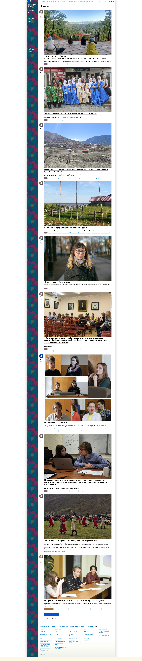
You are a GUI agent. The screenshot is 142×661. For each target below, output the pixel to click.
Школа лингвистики (104, 64)
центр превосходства (48, 610)
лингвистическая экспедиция (81, 64)
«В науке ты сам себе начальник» (57, 282)
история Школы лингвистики (85, 608)
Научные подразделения (70, 626)
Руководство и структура (44, 632)
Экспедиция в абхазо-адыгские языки (93, 64)
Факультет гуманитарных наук (76, 120)
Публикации (86, 640)
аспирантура (84, 178)
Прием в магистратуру (58, 638)
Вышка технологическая (96, 232)
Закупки (41, 638)
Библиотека (86, 631)
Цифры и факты (42, 631)
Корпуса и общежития (43, 637)
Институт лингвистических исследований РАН (73, 348)
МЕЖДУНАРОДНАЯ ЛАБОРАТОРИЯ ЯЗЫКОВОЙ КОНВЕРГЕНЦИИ (32, 6)
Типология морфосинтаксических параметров (75, 430)
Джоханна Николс (32, 36)
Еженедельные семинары (31, 19)
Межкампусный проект (31, 31)
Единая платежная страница (44, 653)
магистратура (78, 178)
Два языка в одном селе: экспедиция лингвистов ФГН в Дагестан (70, 113)
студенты (55, 64)
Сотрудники (30, 12)
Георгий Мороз (31, 39)
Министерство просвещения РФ (104, 633)
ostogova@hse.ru (31, 44)
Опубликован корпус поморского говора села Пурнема (66, 227)
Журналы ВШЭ (86, 638)
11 (57, 618)
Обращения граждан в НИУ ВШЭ (45, 640)
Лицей (56, 631)
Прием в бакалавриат (58, 635)
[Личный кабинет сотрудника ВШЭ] (111, 1)
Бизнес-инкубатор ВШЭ (58, 644)
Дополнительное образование (60, 641)
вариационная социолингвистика (63, 491)
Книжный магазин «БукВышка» (88, 634)
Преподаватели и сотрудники (44, 635)
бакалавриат (72, 178)
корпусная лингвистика (74, 491)
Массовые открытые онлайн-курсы (104, 635)
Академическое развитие (73, 638)
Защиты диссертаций (72, 637)
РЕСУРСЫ (86, 629)
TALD (88, 178)
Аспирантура (57, 640)
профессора (50, 64)
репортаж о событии (71, 64)
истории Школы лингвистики (74, 608)
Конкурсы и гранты (72, 640)
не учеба (49, 178)
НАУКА (70, 629)
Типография (86, 635)
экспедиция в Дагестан (57, 610)
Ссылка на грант (30, 51)
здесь (89, 658)
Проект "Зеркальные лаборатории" (30, 26)
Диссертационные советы (73, 635)
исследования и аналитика (62, 64)
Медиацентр (86, 637)
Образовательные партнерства (60, 645)
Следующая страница (51, 614)
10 (55, 618)
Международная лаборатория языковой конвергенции (84, 626)
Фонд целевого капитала (44, 641)
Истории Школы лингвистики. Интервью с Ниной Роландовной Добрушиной (74, 600)
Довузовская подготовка (59, 632)
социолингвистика (105, 608)
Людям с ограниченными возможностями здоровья (44, 651)
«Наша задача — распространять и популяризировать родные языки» (71, 540)
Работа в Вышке (42, 654)
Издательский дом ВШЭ (87, 632)
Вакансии (30, 23)
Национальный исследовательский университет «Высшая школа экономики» (52, 626)
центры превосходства (94, 178)
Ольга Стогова (30, 43)
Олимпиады (56, 634)
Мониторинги (71, 634)
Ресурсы (29, 21)
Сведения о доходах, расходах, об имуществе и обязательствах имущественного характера (45, 645)
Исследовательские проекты (74, 632)
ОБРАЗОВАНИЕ (58, 629)
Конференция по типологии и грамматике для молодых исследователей (98, 348)
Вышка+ (56, 637)
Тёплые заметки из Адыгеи (55, 56)
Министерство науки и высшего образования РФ (104, 632)
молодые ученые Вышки (52, 288)
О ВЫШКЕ (42, 629)
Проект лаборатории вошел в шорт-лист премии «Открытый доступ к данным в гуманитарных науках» (76, 170)
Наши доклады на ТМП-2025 (55, 422)
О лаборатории (31, 10)
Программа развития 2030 (74, 232)
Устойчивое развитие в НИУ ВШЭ (45, 634)
